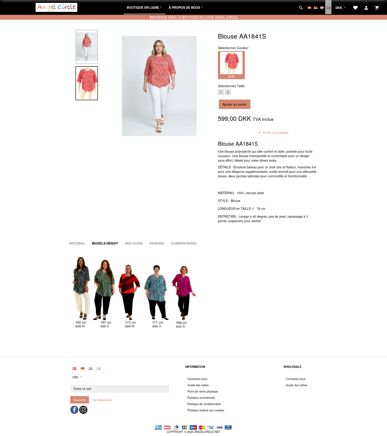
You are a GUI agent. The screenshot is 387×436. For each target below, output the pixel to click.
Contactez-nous (197, 379)
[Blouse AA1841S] (159, 86)
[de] (316, 7)
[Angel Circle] (56, 6)
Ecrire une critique (275, 132)
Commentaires (183, 243)
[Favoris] (355, 7)
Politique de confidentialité (204, 404)
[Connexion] (366, 7)
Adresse (156, 243)
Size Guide (134, 243)
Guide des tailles (198, 385)
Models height (105, 243)
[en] (322, 7)
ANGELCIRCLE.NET (207, 432)
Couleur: (233, 48)
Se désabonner (102, 400)
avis (246, 132)
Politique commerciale (201, 398)
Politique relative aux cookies (205, 410)
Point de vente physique (202, 391)
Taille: (231, 86)
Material (77, 243)
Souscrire (79, 400)
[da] (309, 7)
